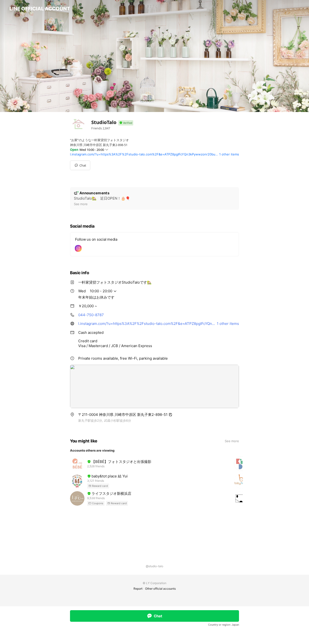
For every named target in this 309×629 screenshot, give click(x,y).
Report (137, 588)
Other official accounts (160, 588)
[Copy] (170, 414)
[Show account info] (125, 123)
